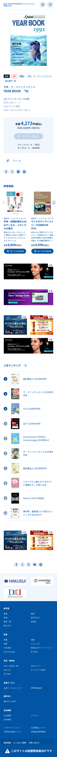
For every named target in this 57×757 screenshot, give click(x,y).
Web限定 (7, 647)
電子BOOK (35, 617)
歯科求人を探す (10, 701)
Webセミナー (36, 665)
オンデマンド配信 (38, 669)
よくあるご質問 (19, 742)
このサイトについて (12, 727)
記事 (5, 634)
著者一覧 (7, 621)
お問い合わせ (34, 742)
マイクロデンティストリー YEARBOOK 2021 (42, 225)
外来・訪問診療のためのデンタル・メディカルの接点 (15, 225)
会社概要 (7, 715)
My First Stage (9, 651)
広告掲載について (38, 727)
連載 (33, 639)
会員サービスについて (13, 688)
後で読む (34, 651)
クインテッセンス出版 (18, 98)
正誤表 (33, 621)
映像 (5, 617)
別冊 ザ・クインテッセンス (39, 76)
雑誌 (33, 613)
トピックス (35, 643)
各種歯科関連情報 (38, 731)
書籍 (22, 76)
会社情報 (7, 710)
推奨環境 (7, 742)
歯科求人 (7, 696)
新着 (5, 639)
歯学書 (6, 608)
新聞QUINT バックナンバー (42, 647)
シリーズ (17, 160)
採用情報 (7, 719)
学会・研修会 (9, 660)
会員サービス (9, 682)
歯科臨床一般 (10, 80)
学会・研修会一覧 (11, 665)
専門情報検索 (36, 688)
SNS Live (7, 669)
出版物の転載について (13, 731)
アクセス (34, 715)
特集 (5, 643)
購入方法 (7, 625)
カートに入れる (17, 251)
